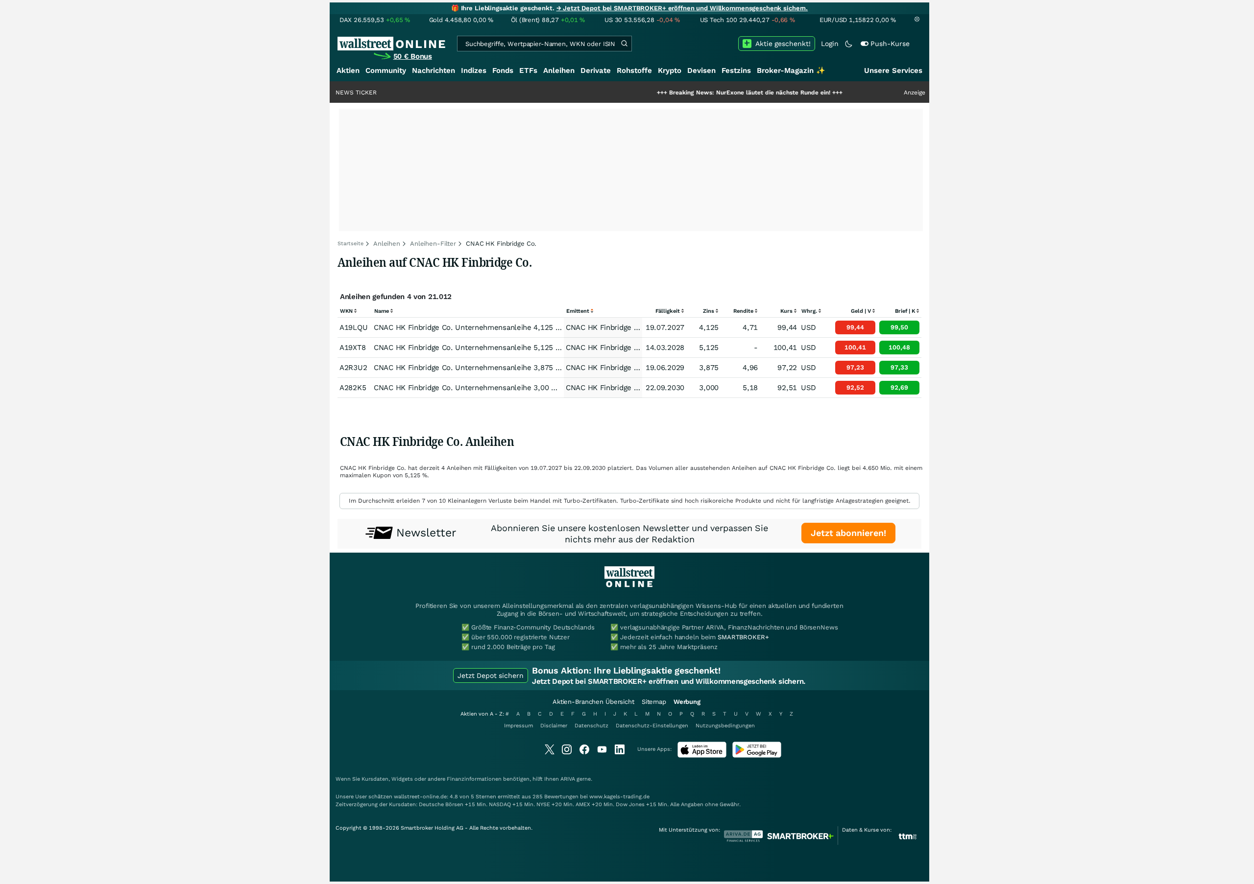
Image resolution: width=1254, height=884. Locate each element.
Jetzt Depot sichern (491, 675)
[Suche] (624, 43)
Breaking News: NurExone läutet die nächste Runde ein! (718, 92)
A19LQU (353, 327)
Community (385, 70)
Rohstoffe (634, 70)
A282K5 (352, 387)
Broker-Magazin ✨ (791, 70)
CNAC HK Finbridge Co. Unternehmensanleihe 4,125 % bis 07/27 (485, 327)
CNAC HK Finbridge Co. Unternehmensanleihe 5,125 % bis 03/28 (485, 347)
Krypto (669, 70)
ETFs (528, 70)
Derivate (595, 70)
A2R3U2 (353, 367)
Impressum (518, 725)
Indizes (473, 70)
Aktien (348, 70)
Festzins (736, 70)
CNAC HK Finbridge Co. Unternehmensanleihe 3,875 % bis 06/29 (485, 367)
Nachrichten (433, 70)
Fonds (502, 70)
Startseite (350, 243)
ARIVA (567, 779)
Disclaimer (553, 725)
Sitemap (654, 701)
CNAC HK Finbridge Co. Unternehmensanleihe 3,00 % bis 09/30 (483, 387)
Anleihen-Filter (433, 243)
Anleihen (559, 70)
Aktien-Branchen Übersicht (593, 701)
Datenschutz (591, 725)
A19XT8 (352, 347)
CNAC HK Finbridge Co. (605, 327)
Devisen (701, 70)
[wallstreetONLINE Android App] (756, 755)
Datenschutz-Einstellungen (652, 725)
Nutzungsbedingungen (725, 725)
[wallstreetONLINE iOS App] (701, 755)
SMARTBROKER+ (743, 637)
